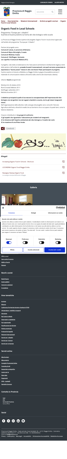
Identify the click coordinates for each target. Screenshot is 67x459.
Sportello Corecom (6, 384)
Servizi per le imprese (7, 344)
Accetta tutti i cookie (55, 250)
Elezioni (3, 265)
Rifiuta (12, 250)
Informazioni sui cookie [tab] (55, 213)
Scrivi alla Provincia (8, 402)
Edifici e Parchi (5, 262)
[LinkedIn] (18, 421)
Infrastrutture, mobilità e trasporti (11, 311)
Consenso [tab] (11, 213)
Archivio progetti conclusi (49, 21)
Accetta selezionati (33, 250)
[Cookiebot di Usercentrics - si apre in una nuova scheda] (57, 208)
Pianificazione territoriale (8, 326)
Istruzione (4, 314)
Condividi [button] (10, 128)
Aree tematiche (13, 21)
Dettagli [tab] (33, 213)
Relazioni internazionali (29, 21)
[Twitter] (8, 421)
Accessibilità (27, 436)
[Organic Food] (17, 202)
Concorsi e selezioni (7, 285)
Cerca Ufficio (6, 403)
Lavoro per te (5, 372)
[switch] (25, 242)
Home (3, 21)
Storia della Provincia (7, 259)
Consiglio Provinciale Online (9, 363)
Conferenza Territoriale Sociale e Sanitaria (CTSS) (15, 307)
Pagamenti (4, 378)
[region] (33, 204)
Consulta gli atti (5, 366)
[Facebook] (3, 421)
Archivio (3, 301)
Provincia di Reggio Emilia (22, 12)
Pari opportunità (6, 323)
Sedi (4, 398)
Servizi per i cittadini (7, 338)
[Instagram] (13, 421)
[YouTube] (23, 421)
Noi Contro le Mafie (6, 317)
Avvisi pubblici (5, 282)
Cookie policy (10, 436)
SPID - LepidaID (5, 381)
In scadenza (4, 288)
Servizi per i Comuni (7, 341)
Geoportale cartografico (8, 369)
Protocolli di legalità (7, 332)
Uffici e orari (4, 256)
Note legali (19, 436)
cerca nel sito (40, 12)
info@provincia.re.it (12, 434)
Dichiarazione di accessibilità (41, 436)
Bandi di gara (5, 279)
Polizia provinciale (6, 329)
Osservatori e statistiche (8, 320)
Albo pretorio (5, 360)
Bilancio (3, 305)
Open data (4, 375)
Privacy (3, 436)
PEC (4, 400)
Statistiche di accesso (56, 436)
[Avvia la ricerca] (52, 12)
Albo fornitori (5, 357)
